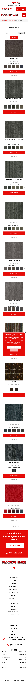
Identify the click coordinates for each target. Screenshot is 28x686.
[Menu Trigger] (24, 15)
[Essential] (9, 268)
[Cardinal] (14, 493)
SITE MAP (21, 677)
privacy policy (16, 340)
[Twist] (22, 187)
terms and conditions (12, 342)
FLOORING (14, 578)
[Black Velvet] (16, 389)
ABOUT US (14, 625)
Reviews (13, 634)
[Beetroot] (13, 511)
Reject (17, 347)
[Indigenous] (13, 268)
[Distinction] (22, 106)
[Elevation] (13, 66)
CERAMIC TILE (13, 592)
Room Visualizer (13, 618)
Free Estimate (13, 612)
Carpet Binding (13, 615)
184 (18, 526)
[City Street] (23, 430)
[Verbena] (17, 511)
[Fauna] (17, 66)
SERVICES (14, 609)
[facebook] (14, 568)
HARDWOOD (13, 586)
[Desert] (9, 66)
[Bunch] (9, 187)
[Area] (14, 48)
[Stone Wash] (22, 511)
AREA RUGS (13, 596)
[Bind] (14, 169)
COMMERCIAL (14, 603)
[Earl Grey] (18, 430)
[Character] (9, 106)
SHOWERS (14, 606)
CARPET (13, 580)
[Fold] (13, 187)
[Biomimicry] (14, 88)
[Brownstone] (14, 430)
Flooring (6, 20)
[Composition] (17, 106)
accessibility (19, 676)
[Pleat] (17, 187)
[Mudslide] (14, 331)
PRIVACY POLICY (9, 676)
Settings (14, 350)
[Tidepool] (14, 412)
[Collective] (13, 106)
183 (16, 526)
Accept (10, 347)
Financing (13, 621)
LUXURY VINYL (13, 589)
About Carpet (12, 20)
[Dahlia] (9, 511)
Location (13, 628)
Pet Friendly (13, 599)
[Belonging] (14, 250)
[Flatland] (22, 66)
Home (3, 20)
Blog (13, 631)
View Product (14, 71)
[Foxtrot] (14, 452)
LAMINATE (13, 583)
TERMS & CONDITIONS (11, 677)
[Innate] (17, 268)
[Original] (22, 268)
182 (13, 526)
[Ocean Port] (10, 430)
